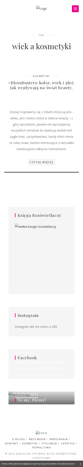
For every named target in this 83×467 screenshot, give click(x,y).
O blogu (18, 439)
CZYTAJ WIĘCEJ (26, 394)
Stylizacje (49, 443)
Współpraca (59, 439)
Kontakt (11, 443)
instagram (55, 348)
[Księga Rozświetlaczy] (41, 252)
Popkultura (41, 447)
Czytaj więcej (41, 162)
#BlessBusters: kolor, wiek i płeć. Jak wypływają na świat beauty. (41, 85)
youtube (21, 352)
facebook (22, 348)
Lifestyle (68, 443)
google (38, 348)
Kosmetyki (41, 76)
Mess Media (37, 439)
